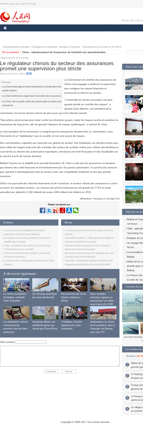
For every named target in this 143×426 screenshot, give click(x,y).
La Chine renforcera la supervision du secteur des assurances (31, 96)
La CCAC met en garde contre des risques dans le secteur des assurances (31, 103)
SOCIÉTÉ (103, 32)
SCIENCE (72, 32)
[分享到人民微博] (62, 210)
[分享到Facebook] (42, 210)
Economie (24, 58)
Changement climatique (44, 46)
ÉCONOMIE (24, 32)
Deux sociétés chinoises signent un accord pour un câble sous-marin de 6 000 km (102, 300)
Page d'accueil (8, 58)
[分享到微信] (75, 210)
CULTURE (87, 32)
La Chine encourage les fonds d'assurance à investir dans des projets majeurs (31, 88)
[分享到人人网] (69, 210)
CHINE (9, 32)
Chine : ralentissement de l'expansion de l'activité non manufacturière (64, 52)
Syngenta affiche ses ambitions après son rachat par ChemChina (44, 325)
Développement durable (16, 46)
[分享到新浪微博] (56, 210)
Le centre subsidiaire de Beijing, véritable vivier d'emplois (14, 297)
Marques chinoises (69, 46)
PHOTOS (10, 39)
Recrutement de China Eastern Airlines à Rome (73, 297)
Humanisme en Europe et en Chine (101, 46)
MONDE (41, 32)
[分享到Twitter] (49, 210)
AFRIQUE (56, 32)
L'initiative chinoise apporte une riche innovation (71, 325)
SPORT (133, 32)
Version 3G (128, 20)
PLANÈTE (119, 32)
